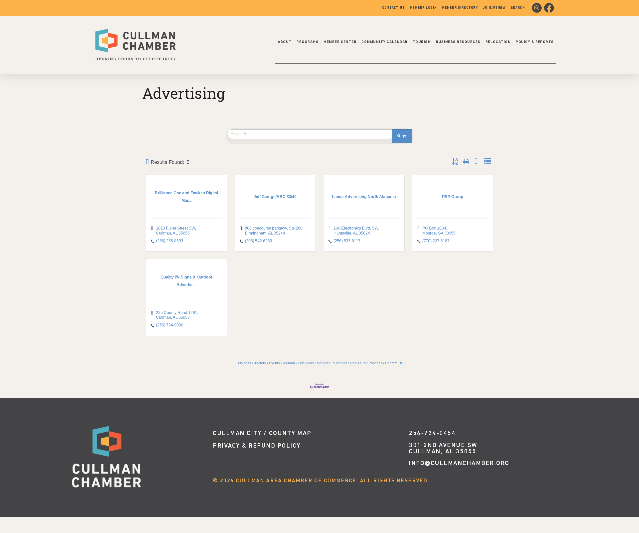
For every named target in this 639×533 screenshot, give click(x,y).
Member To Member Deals (338, 363)
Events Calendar (282, 363)
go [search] (404, 136)
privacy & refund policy (257, 446)
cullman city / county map (262, 433)
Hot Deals (306, 363)
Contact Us (394, 363)
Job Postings (372, 363)
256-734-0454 (432, 433)
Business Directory (251, 363)
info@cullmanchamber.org (459, 463)
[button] (147, 162)
